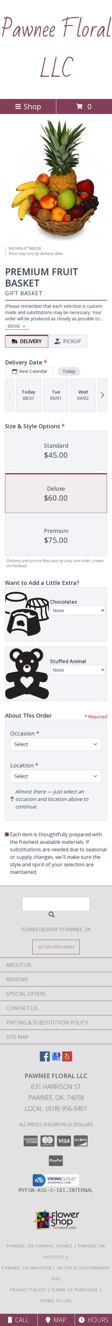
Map (58, 1320)
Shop (32, 106)
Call (20, 1320)
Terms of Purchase (74, 1289)
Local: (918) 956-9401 (56, 1108)
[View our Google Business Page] (56, 1059)
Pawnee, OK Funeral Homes (39, 1246)
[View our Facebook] (45, 1059)
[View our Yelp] (67, 1059)
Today (69, 371)
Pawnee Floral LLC (56, 49)
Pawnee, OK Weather (26, 1268)
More (13, 326)
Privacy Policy (28, 1289)
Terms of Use (56, 1300)
